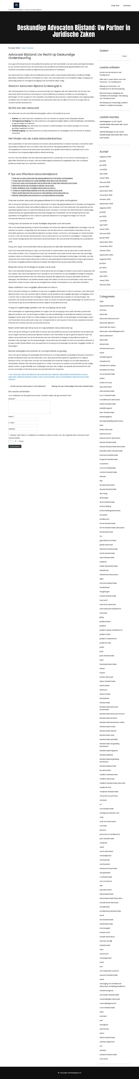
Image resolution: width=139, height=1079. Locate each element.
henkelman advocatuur (109, 574)
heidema (103, 562)
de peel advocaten (107, 485)
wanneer (103, 1016)
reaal (102, 847)
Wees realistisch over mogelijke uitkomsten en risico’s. (34, 188)
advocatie (104, 340)
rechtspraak (105, 860)
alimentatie (104, 344)
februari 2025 (105, 233)
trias (101, 949)
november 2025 (106, 195)
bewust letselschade (108, 442)
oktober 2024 (105, 250)
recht (57, 377)
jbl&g (102, 617)
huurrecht (104, 600)
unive (102, 962)
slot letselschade (106, 919)
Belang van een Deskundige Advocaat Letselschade (73, 386)
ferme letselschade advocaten (112, 527)
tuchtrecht (104, 954)
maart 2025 (104, 229)
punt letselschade (107, 838)
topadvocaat (105, 945)
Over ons (115, 5)
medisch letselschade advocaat (112, 783)
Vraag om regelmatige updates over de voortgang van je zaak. (37, 190)
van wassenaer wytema (109, 971)
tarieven (11, 379)
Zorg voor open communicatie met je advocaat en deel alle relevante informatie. (44, 183)
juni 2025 (103, 216)
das (101, 481)
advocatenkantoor (44, 374)
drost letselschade (107, 502)
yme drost (104, 1059)
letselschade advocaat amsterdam (109, 708)
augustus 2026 (105, 157)
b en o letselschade (107, 395)
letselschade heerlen (108, 731)
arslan (102, 378)
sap (101, 885)
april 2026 (103, 174)
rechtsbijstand (105, 855)
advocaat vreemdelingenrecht (112, 331)
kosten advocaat (106, 677)
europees (103, 515)
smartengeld (105, 928)
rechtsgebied (66, 377)
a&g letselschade (107, 306)
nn (101, 804)
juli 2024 (103, 263)
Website (11, 429)
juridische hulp (105, 643)
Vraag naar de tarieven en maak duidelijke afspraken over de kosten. (39, 181)
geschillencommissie (108, 540)
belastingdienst (106, 417)
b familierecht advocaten (110, 399)
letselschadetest (106, 755)
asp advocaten (106, 387)
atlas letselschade (107, 391)
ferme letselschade (107, 523)
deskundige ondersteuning (70, 374)
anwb (102, 353)
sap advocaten (106, 890)
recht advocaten (106, 851)
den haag (103, 493)
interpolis (103, 613)
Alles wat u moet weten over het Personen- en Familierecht (113, 80)
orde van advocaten (108, 821)
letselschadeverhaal (108, 766)
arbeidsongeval (106, 357)
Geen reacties (27, 48)
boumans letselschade (109, 455)
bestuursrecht (105, 434)
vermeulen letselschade (109, 995)
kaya (101, 660)
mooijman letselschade (109, 791)
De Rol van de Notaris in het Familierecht (110, 73)
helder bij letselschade (109, 566)
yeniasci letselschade (108, 1054)
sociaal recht (105, 932)
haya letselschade (107, 557)
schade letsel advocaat (109, 902)
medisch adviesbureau (109, 774)
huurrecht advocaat (108, 604)
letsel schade (105, 694)
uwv (101, 966)
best (101, 425)
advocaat (17, 374)
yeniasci (103, 1050)
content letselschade (108, 472)
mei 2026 (103, 169)
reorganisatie (105, 873)
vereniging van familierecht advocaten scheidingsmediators (112, 984)
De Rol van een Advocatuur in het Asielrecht (27, 386)
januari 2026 (104, 186)
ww (101, 1046)
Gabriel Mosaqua (106, 132)
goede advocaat (106, 545)
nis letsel (103, 800)
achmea (103, 310)
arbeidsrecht (105, 361)
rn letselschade (106, 877)
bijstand (56, 374)
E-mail (11, 423)
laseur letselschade (107, 681)
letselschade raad (107, 735)
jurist (101, 651)
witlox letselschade (107, 1037)
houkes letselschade (108, 596)
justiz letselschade (107, 656)
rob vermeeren (106, 881)
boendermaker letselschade (111, 451)
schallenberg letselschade (110, 911)
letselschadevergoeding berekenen (109, 760)
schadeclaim (105, 907)
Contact (127, 5)
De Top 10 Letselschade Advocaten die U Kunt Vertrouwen (114, 124)
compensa (104, 463)
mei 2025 (103, 221)
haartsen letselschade (109, 549)
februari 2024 (105, 285)
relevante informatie (80, 377)
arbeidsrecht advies (108, 365)
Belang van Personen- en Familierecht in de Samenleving (112, 87)
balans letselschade (108, 404)
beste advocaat (106, 429)
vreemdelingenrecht (108, 1003)
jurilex (102, 647)
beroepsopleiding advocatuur (111, 421)
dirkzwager (104, 498)
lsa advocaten (105, 770)
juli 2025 (103, 212)
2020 (101, 301)
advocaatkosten (106, 335)
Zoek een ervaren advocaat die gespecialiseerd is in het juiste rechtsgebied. (42, 178)
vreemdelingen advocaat (110, 999)
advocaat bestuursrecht (109, 318)
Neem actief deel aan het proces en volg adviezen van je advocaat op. (40, 193)
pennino (103, 830)
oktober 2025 (105, 199)
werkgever (104, 1025)
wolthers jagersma (107, 1042)
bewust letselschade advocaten (112, 446)
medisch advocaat (107, 779)
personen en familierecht (110, 834)
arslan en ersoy (106, 382)
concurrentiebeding (108, 468)
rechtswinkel (105, 864)
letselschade (105, 702)
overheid (103, 826)
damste (103, 476)
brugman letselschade (109, 459)
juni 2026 (103, 165)
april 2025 (103, 225)
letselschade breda (107, 726)
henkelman (104, 570)
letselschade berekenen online (112, 722)
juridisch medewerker (108, 638)
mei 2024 (103, 272)
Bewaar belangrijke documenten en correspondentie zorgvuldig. (38, 195)
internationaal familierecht (110, 609)
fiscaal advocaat (106, 532)
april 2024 (104, 276)
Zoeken (104, 50)
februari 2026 (105, 182)
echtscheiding (105, 506)
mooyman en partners (109, 796)
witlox (102, 1033)
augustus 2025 (105, 208)
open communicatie (47, 377)
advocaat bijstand (28, 374)
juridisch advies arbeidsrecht (111, 630)
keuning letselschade (108, 664)
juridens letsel (105, 621)
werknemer (104, 1029)
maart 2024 (104, 280)
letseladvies (104, 698)
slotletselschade (106, 924)
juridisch (103, 626)
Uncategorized (105, 958)
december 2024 (106, 242)
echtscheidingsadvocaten (110, 510)
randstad (103, 843)
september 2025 (106, 203)
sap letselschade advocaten (111, 898)
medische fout (105, 787)
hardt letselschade (107, 553)
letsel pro (103, 690)
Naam (11, 416)
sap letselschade (106, 894)
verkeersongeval (106, 990)
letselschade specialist (109, 739)
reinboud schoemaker (108, 868)
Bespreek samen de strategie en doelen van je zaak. (33, 185)
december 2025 (106, 191)
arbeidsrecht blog (107, 370)
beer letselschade (107, 412)
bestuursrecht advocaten (110, 438)
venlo (102, 979)
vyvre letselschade (107, 1007)
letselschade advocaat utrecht (112, 714)
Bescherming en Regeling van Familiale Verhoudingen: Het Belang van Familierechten (114, 96)
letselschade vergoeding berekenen (109, 744)
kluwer (102, 668)
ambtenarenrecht (107, 348)
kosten (35, 377)
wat (101, 1020)
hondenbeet (105, 587)
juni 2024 (103, 267)
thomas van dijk (106, 941)
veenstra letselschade (109, 975)
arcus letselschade (107, 374)
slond (102, 915)
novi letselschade (107, 809)
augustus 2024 (105, 259)
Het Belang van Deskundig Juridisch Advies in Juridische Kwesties (114, 103)
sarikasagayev (105, 121)
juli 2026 (103, 161)
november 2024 (106, 246)
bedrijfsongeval (106, 408)
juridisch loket (105, 634)
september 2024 (106, 255)
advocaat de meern (108, 327)
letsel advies (104, 685)
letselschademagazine (109, 750)
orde (101, 817)
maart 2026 (104, 178)
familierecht (104, 519)
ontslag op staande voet (109, 813)
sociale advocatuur (107, 937)
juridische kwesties (24, 377)
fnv (101, 536)
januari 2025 (104, 238)
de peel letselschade (108, 489)
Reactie (12, 399)
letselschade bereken (108, 718)
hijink (101, 579)
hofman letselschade (108, 583)
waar (102, 1012)
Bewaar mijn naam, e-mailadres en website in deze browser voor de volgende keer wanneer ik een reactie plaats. (48, 436)
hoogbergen (105, 592)
